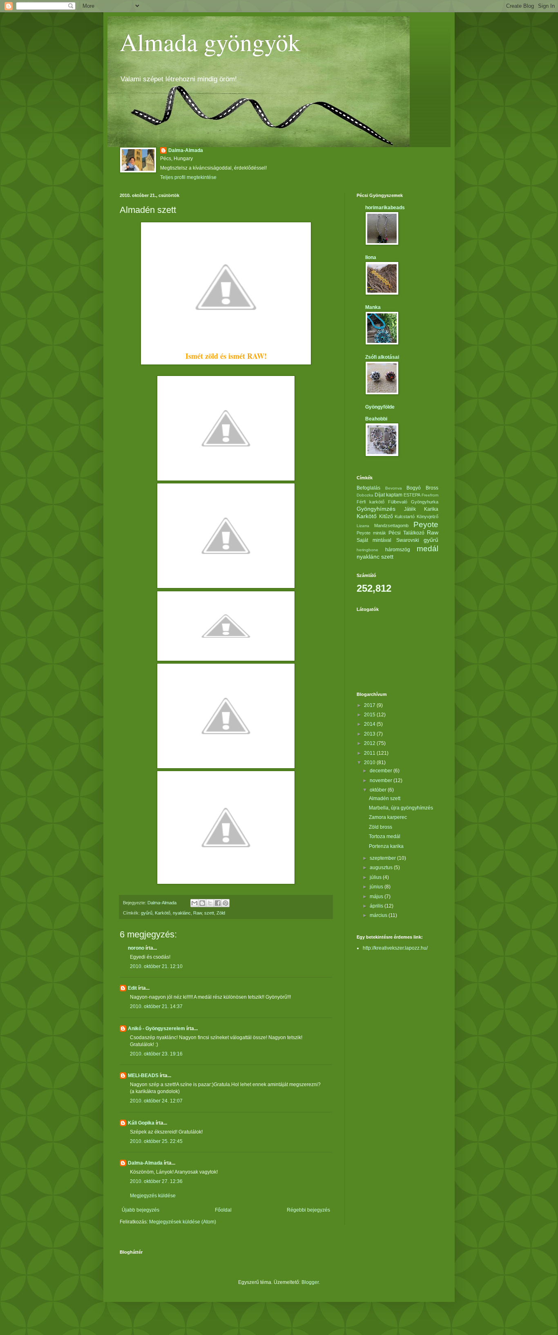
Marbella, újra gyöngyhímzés (401, 808)
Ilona (370, 257)
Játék (410, 509)
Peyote (425, 524)
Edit (132, 988)
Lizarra (363, 525)
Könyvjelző (427, 516)
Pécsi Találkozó (406, 533)
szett (209, 912)
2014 (370, 724)
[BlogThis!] (202, 903)
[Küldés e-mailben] (194, 903)
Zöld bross (380, 827)
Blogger (310, 1282)
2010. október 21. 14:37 (156, 1006)
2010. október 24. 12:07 (156, 1101)
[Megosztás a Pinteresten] (225, 903)
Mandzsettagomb (391, 525)
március (379, 915)
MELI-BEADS (143, 1075)
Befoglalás (368, 488)
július (376, 877)
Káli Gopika (141, 1123)
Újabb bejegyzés (140, 1210)
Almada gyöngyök (210, 41)
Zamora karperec (388, 817)
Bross (432, 488)
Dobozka (365, 495)
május (377, 896)
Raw (197, 912)
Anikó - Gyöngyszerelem (156, 1028)
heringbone (367, 550)
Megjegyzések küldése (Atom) (182, 1222)
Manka (373, 307)
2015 (370, 715)
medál (427, 548)
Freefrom (430, 495)
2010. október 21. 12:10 (156, 966)
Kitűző (386, 516)
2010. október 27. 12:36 (156, 1181)
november (381, 780)
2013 (370, 734)
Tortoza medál (384, 836)
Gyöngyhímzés (376, 508)
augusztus (382, 867)
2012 (370, 743)
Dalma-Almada (185, 150)
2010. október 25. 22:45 (156, 1141)
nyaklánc (182, 912)
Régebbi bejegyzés (308, 1210)
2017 (370, 705)
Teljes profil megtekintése (188, 177)
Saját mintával (374, 540)
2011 (370, 753)
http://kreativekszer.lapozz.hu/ (395, 948)
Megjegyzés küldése (153, 1196)
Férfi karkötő (370, 501)
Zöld (221, 912)
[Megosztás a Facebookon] (218, 903)
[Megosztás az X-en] (210, 903)
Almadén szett (384, 798)
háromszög (397, 549)
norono (136, 948)
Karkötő (162, 912)
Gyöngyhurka (424, 501)
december (381, 771)
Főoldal (223, 1210)
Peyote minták (371, 532)
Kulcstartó (405, 516)
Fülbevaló (397, 501)
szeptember (383, 858)
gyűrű (146, 912)
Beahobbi (376, 419)
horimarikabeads (385, 207)
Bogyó (413, 488)
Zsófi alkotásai (382, 357)
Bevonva (393, 488)
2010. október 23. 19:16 (156, 1054)
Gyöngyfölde (380, 407)
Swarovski (407, 540)
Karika (431, 509)
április (377, 906)
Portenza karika (386, 846)
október (379, 790)
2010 (370, 762)
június (377, 887)
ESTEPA (412, 494)
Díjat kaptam (388, 495)
